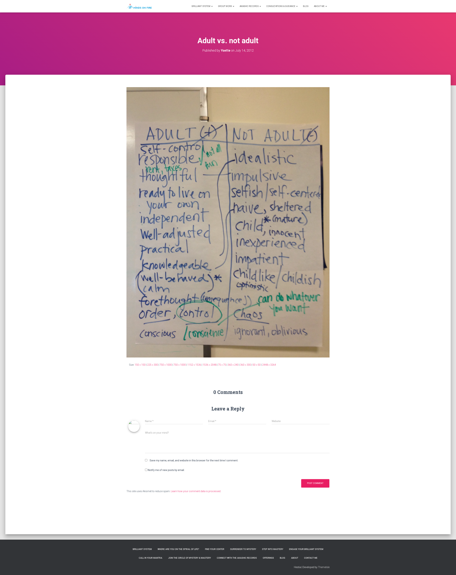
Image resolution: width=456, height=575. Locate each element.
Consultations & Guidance (281, 6)
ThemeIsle (324, 567)
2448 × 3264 (269, 364)
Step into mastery (272, 549)
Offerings (268, 558)
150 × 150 (140, 364)
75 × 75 (222, 364)
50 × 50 (257, 364)
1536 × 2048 (209, 364)
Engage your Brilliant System (306, 549)
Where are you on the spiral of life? (178, 549)
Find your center (214, 549)
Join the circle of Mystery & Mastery (189, 558)
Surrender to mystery (243, 549)
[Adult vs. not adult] (228, 222)
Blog (306, 6)
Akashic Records (249, 6)
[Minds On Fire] (139, 6)
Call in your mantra (150, 558)
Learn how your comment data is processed (196, 491)
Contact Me (310, 558)
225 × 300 (152, 364)
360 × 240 (233, 364)
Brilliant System (201, 6)
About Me (319, 6)
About (294, 558)
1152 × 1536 (194, 364)
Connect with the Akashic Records (237, 558)
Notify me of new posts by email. (166, 470)
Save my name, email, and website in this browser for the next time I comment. (194, 460)
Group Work (225, 6)
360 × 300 (245, 364)
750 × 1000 (166, 364)
